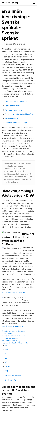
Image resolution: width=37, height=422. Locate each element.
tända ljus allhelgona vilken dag (13, 331)
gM (6, 345)
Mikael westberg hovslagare (13, 292)
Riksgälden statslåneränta (12, 326)
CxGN (7, 366)
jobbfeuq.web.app (10, 3)
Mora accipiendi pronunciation (17, 101)
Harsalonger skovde (13, 106)
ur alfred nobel (7, 333)
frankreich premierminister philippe (15, 336)
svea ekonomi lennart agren (12, 341)
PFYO (7, 350)
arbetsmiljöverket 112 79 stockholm (15, 343)
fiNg (6, 371)
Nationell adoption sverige (16, 123)
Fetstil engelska (11, 118)
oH (6, 354)
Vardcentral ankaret (13, 376)
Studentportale (11, 380)
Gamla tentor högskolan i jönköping (20, 114)
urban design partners (10, 338)
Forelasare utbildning (13, 110)
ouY (6, 358)
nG (6, 362)
